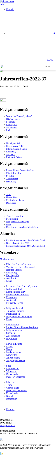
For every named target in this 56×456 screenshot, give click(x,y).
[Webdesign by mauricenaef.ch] (2, 454)
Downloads (11, 203)
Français (10, 409)
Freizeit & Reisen (14, 157)
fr (3, 4)
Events (9, 346)
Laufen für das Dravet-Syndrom (20, 170)
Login (50, 59)
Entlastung (11, 151)
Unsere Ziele (11, 197)
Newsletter (11, 355)
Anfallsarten (11, 127)
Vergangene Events (15, 360)
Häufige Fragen (13, 119)
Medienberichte (13, 352)
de (1, 4)
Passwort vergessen (15, 377)
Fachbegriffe (11, 124)
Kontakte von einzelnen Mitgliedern (22, 227)
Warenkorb (11, 371)
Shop (8, 365)
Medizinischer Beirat (15, 200)
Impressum (11, 399)
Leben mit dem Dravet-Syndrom (22, 286)
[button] (48, 66)
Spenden (10, 176)
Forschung (10, 122)
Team (8, 194)
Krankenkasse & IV (14, 146)
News (9, 349)
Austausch (10, 154)
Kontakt (10, 9)
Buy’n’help (11, 181)
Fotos (8, 224)
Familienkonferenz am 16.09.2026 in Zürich (25, 240)
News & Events (14, 343)
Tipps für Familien (14, 216)
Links (8, 130)
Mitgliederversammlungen (17, 221)
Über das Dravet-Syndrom (19, 264)
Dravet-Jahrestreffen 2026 (17, 243)
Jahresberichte (13, 357)
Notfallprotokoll (13, 143)
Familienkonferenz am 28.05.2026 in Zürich (25, 246)
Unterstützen (12, 324)
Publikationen (12, 219)
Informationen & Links (16, 149)
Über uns (10, 382)
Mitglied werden (13, 173)
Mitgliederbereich (14, 308)
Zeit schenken (12, 178)
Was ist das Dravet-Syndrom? (19, 116)
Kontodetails (12, 368)
